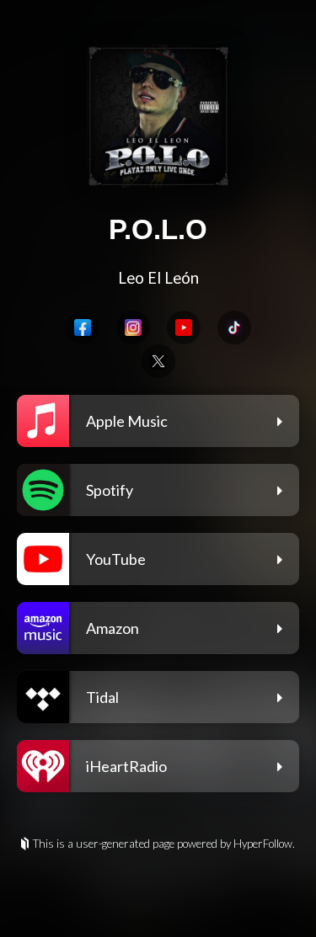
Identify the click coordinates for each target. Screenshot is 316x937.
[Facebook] (82, 327)
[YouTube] (184, 327)
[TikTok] (234, 327)
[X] (158, 361)
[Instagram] (133, 327)
